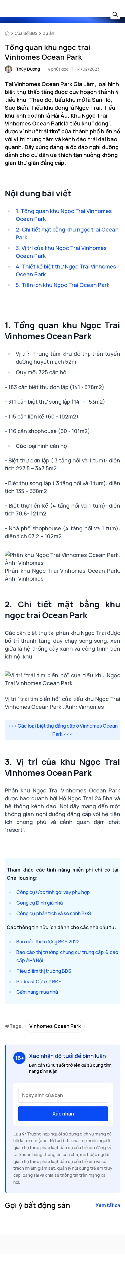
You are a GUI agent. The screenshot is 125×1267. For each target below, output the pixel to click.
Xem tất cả (108, 1205)
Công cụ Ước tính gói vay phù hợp (53, 892)
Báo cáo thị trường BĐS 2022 (47, 941)
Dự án (48, 33)
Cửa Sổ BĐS (26, 33)
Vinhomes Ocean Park (55, 1026)
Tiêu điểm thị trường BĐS (43, 971)
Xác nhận (63, 1113)
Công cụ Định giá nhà (39, 902)
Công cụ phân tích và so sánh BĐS (53, 913)
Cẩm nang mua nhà (37, 992)
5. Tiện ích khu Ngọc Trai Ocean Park (63, 284)
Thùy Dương (28, 69)
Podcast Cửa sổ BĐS (39, 981)
